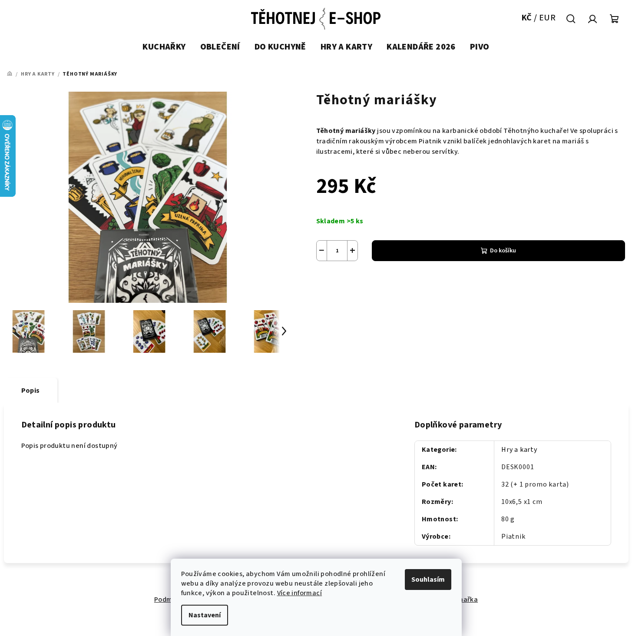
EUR (547, 18)
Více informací (299, 593)
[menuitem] (164, 47)
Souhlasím (428, 579)
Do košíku (503, 250)
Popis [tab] (30, 390)
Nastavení (205, 615)
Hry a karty (519, 449)
